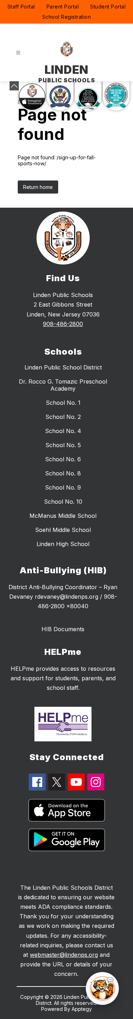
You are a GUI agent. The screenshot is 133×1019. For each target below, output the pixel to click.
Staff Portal (21, 7)
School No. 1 (63, 402)
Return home (38, 187)
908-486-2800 (63, 323)
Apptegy (82, 1009)
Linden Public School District (63, 367)
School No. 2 (63, 416)
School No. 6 (63, 459)
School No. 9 (63, 487)
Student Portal (108, 7)
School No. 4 (63, 430)
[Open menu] (18, 53)
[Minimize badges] (14, 85)
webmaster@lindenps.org (64, 954)
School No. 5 (63, 445)
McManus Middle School (62, 515)
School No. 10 (63, 501)
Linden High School (63, 543)
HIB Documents (62, 629)
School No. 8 (63, 473)
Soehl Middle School (63, 529)
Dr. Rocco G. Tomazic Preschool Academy (63, 385)
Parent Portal (62, 7)
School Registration (66, 17)
